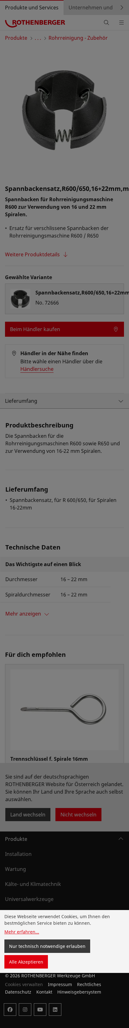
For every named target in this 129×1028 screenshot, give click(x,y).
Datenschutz (18, 992)
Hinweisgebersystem (79, 992)
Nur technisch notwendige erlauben (47, 946)
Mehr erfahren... (21, 932)
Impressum (60, 984)
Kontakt (44, 992)
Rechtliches (89, 984)
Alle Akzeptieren (26, 962)
